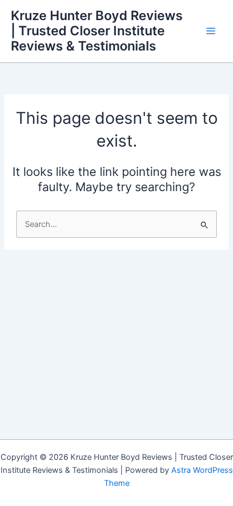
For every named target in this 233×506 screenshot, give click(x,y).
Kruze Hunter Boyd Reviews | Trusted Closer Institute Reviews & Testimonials (97, 31)
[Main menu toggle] (210, 31)
